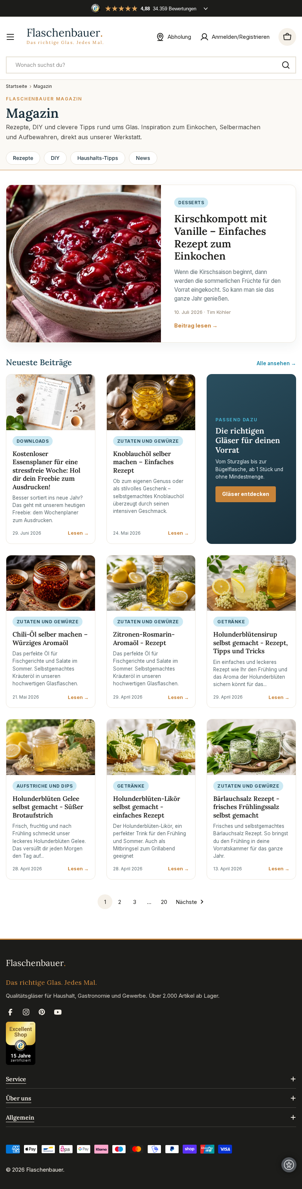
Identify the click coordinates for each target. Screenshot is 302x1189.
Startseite (16, 86)
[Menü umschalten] (10, 36)
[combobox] (151, 64)
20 (164, 901)
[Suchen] (285, 65)
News (143, 158)
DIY (55, 158)
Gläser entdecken (245, 494)
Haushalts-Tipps (97, 158)
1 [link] (105, 901)
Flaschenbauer (44, 1169)
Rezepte (23, 158)
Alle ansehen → (276, 363)
